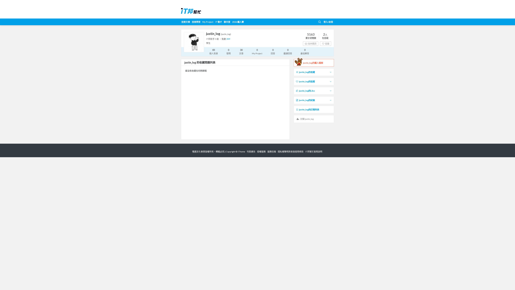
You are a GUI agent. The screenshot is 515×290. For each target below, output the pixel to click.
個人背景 (213, 53)
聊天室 (227, 22)
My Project (207, 22)
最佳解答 (305, 51)
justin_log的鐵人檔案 (313, 62)
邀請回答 (288, 51)
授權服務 (261, 151)
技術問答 (196, 22)
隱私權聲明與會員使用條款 (291, 151)
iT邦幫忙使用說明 (313, 151)
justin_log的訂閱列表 (309, 109)
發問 (228, 51)
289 (228, 39)
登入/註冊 (328, 22)
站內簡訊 (312, 43)
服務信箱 (271, 151)
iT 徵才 (218, 22)
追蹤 (327, 43)
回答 (273, 51)
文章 (241, 51)
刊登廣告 (251, 151)
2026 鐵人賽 (238, 22)
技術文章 (185, 22)
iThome (241, 151)
